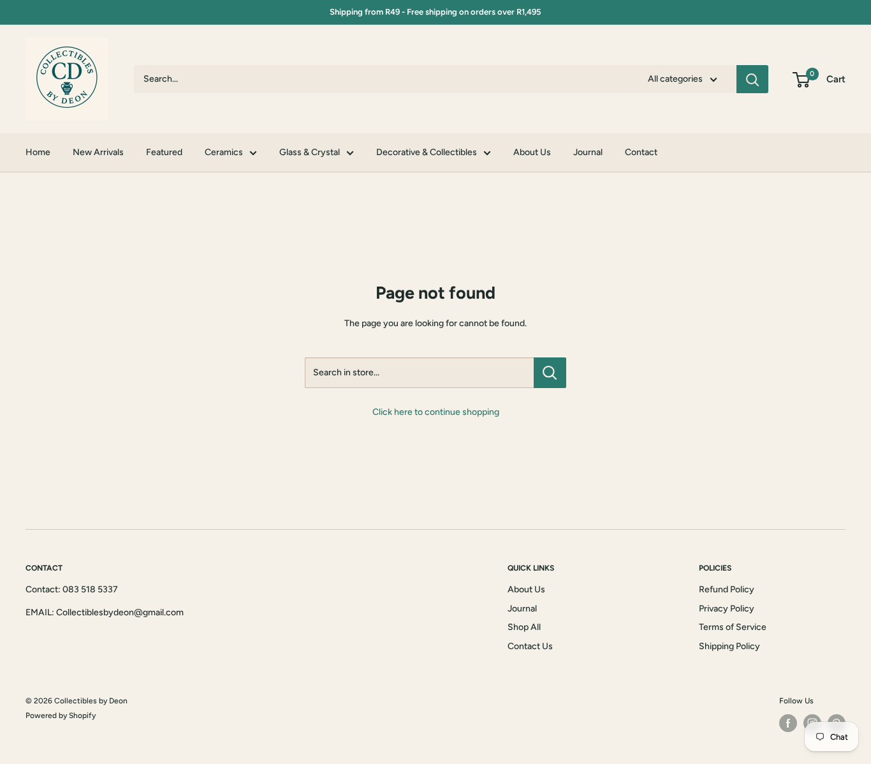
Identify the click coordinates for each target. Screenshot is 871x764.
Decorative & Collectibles (426, 152)
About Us (532, 152)
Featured (164, 152)
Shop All (524, 627)
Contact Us (530, 646)
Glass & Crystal (309, 152)
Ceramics (224, 152)
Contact (641, 152)
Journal (588, 152)
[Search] (752, 79)
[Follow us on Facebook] (788, 723)
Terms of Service (732, 627)
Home (38, 152)
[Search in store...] (550, 372)
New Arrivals (98, 152)
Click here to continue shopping (435, 412)
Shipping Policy (729, 646)
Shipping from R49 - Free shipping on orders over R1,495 (435, 12)
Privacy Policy (726, 608)
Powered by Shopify (61, 715)
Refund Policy (726, 589)
